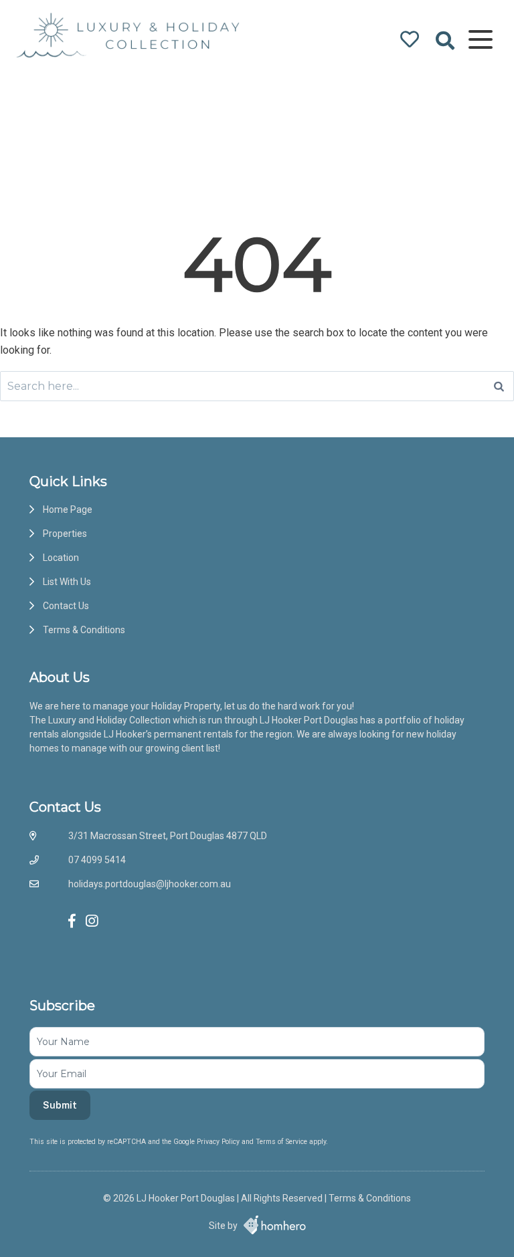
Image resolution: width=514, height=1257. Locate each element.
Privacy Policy (219, 1141)
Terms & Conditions (84, 629)
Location (61, 557)
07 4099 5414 (97, 859)
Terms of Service (282, 1141)
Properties (65, 533)
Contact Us (66, 605)
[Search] (499, 386)
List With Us (67, 581)
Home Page (67, 509)
